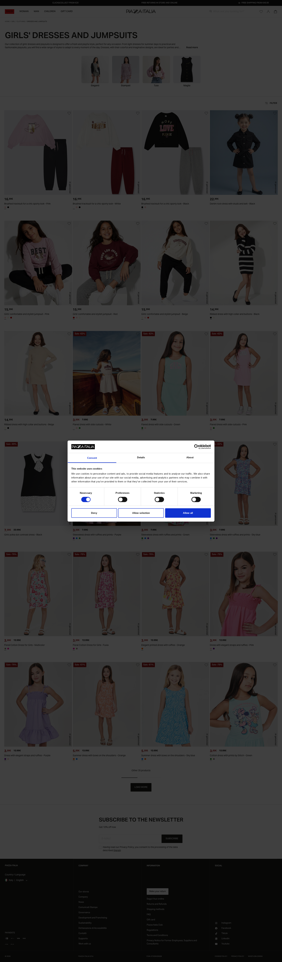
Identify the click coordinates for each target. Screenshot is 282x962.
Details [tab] (141, 457)
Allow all (188, 513)
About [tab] (190, 457)
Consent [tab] (92, 457)
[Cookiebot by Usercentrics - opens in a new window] (196, 446)
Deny (94, 513)
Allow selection (141, 513)
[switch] (122, 499)
